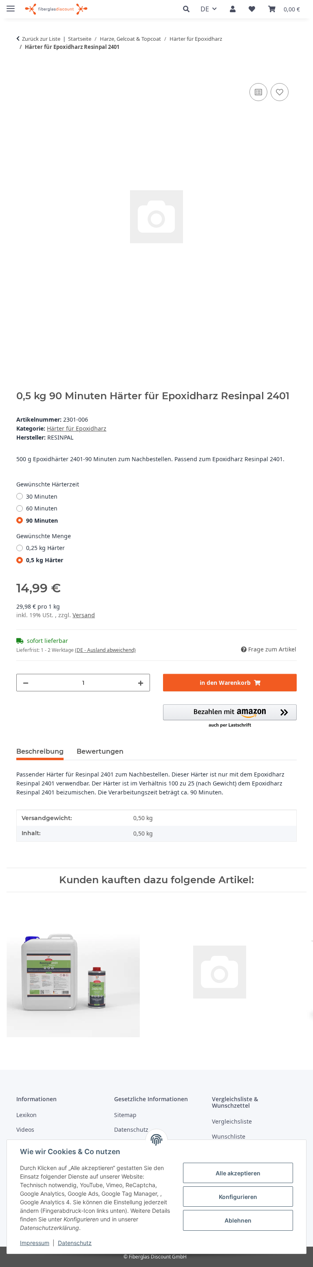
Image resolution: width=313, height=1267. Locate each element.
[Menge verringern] (26, 682)
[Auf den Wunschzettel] (280, 92)
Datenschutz (75, 1242)
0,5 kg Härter (44, 560)
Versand (84, 615)
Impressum (34, 1242)
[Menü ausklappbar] (11, 5)
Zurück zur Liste (41, 38)
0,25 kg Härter (45, 548)
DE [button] (205, 8)
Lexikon (26, 1115)
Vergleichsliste (232, 1121)
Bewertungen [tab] (100, 751)
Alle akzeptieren (238, 1173)
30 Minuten (41, 496)
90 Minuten (42, 520)
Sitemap (125, 1115)
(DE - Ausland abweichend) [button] (105, 650)
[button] (188, 9)
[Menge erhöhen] (141, 682)
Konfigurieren (238, 1196)
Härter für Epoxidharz (76, 428)
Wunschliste (228, 1136)
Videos (25, 1129)
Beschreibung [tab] (40, 751)
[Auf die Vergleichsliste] (258, 92)
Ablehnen (238, 1220)
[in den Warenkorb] (22, 72)
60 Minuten (41, 508)
